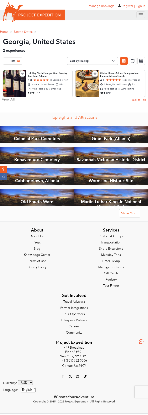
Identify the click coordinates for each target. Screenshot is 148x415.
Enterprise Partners (74, 320)
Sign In (140, 6)
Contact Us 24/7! (74, 365)
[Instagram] (78, 376)
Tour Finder (111, 285)
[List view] (141, 61)
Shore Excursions (111, 248)
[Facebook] (63, 376)
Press (37, 242)
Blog (37, 248)
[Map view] (132, 61)
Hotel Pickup (111, 261)
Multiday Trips (111, 255)
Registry (111, 279)
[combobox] (28, 389)
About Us (37, 236)
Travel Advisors (74, 301)
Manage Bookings (111, 267)
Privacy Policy (37, 267)
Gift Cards (111, 273)
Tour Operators (74, 314)
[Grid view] (124, 61)
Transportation (111, 242)
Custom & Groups (111, 236)
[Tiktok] (85, 376)
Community (74, 332)
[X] (70, 376)
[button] (3, 169)
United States (25, 31)
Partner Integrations (74, 307)
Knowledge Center (37, 255)
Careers (74, 326)
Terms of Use (37, 261)
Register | (128, 6)
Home (6, 31)
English (27, 389)
